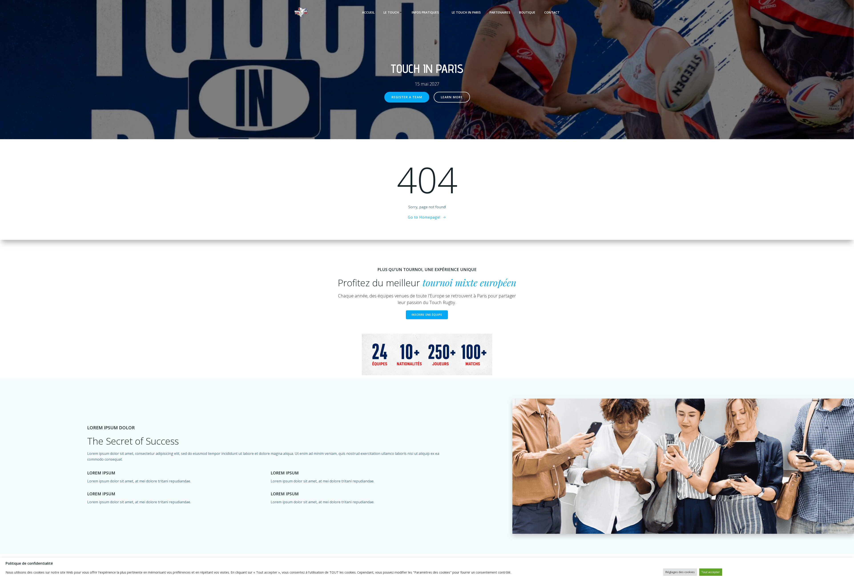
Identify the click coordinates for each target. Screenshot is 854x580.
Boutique (527, 12)
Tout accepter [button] (710, 572)
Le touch (391, 12)
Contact (552, 12)
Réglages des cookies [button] (680, 572)
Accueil (368, 12)
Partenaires (499, 12)
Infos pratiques (425, 12)
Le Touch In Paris (466, 12)
